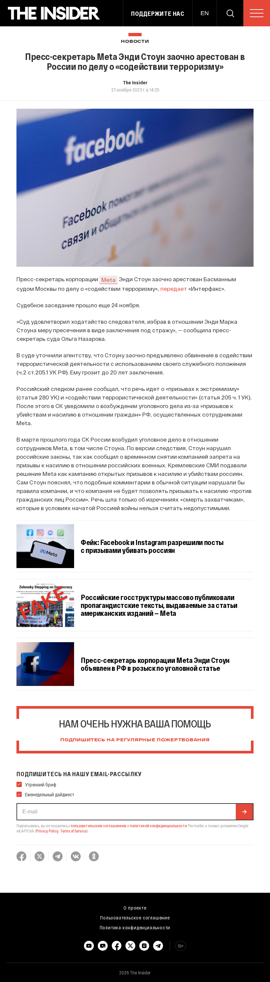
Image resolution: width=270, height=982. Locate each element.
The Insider (135, 82)
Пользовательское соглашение (135, 917)
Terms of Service (73, 831)
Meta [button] (108, 279)
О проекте (134, 908)
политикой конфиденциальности (158, 825)
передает (173, 288)
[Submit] (244, 812)
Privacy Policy (47, 831)
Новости (135, 41)
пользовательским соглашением (98, 825)
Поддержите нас (157, 13)
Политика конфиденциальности (135, 927)
